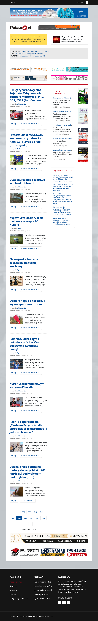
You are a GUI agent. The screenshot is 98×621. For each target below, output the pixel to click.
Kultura (20, 149)
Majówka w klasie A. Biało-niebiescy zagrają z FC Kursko (27, 221)
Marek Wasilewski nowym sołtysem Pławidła (27, 385)
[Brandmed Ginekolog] (69, 77)
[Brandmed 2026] (49, 13)
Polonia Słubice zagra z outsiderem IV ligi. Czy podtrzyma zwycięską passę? (24, 344)
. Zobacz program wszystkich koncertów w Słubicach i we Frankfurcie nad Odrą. (68, 40)
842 (13, 518)
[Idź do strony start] (14, 512)
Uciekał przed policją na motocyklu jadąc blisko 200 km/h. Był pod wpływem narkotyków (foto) (27, 472)
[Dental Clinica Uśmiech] (83, 135)
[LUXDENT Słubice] (83, 116)
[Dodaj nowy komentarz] (34, 501)
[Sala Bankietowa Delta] (49, 538)
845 (31, 518)
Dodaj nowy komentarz (30, 124)
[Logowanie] (66, 2)
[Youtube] (68, 602)
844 (25, 518)
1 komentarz (26, 501)
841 (41, 512)
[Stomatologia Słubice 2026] (60, 27)
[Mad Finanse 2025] (28, 69)
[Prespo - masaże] (69, 69)
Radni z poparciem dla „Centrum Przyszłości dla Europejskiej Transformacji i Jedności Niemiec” (28, 427)
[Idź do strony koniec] (30, 524)
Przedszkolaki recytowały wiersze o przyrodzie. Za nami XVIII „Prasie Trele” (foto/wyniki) (26, 140)
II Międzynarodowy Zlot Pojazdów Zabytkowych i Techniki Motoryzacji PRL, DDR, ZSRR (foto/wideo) (27, 95)
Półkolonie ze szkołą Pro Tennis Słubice (34, 51)
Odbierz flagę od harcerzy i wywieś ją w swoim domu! (27, 302)
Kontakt (13, 2)
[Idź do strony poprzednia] (18, 512)
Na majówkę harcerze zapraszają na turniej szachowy (24, 262)
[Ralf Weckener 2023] (83, 154)
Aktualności (21, 104)
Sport (19, 228)
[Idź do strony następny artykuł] (26, 524)
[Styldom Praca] (83, 96)
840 (35, 512)
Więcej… (14, 124)
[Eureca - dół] (49, 552)
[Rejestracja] (69, 2)
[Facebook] (59, 602)
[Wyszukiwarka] (73, 2)
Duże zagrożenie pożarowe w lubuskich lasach (27, 181)
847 (43, 518)
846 (37, 518)
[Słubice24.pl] (20, 27)
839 (29, 512)
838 (23, 512)
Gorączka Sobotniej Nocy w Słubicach (29, 54)
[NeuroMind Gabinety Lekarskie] (28, 78)
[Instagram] (64, 602)
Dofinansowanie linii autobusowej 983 (31, 56)
